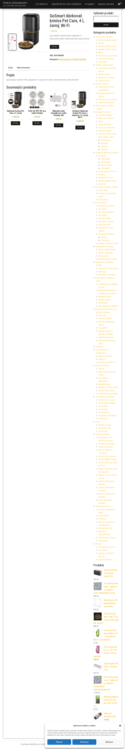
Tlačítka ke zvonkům (106, 102)
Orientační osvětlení (106, 221)
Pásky (100, 121)
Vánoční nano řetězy (106, 444)
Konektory (102, 184)
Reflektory (100, 347)
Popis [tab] (10, 68)
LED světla (102, 209)
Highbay (104, 237)
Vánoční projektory (105, 447)
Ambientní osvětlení (106, 206)
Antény (101, 43)
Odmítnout (84, 742)
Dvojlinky (101, 174)
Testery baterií (104, 80)
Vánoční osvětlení (103, 434)
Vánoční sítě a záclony (107, 456)
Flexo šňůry (102, 328)
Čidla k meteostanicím (107, 249)
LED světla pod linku (106, 212)
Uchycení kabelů (104, 131)
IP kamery (90, 4)
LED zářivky (102, 215)
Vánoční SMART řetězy (107, 459)
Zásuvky (104, 149)
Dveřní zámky (103, 516)
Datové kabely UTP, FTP (107, 171)
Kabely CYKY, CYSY (105, 178)
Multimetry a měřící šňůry (108, 268)
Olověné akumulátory (106, 77)
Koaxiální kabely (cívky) (107, 181)
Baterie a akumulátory (104, 65)
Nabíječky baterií (104, 296)
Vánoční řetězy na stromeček (66, 4)
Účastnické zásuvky (106, 59)
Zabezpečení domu (103, 506)
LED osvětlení (101, 203)
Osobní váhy (103, 431)
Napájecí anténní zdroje (107, 49)
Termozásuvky (104, 412)
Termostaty (102, 406)
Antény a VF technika (104, 37)
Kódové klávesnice (105, 528)
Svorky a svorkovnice (106, 127)
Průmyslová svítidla (106, 234)
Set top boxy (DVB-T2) (107, 362)
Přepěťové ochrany (105, 337)
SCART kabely (106, 165)
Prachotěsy (105, 240)
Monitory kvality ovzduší (107, 259)
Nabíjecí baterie (106, 4)
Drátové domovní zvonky (107, 99)
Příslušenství (106, 140)
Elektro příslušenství (15, 2)
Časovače (102, 315)
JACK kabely (105, 162)
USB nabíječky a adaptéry (108, 306)
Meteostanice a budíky (105, 246)
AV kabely (102, 156)
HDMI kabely (105, 159)
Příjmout (59, 742)
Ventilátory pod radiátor (107, 415)
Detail (54, 47)
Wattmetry (102, 271)
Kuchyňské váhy (104, 428)
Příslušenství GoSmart (107, 537)
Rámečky (104, 143)
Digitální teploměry (105, 253)
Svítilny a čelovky (102, 365)
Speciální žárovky (105, 559)
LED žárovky (42, 4)
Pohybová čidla (104, 225)
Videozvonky (103, 541)
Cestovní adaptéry (105, 318)
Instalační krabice (105, 115)
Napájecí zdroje (104, 300)
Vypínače (104, 146)
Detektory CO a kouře (106, 400)
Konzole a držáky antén (107, 46)
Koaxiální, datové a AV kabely (107, 153)
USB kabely (105, 168)
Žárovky (99, 544)
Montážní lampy (104, 384)
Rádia (100, 52)
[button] (120, 725)
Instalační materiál (103, 112)
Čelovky (101, 368)
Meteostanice (103, 256)
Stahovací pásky (104, 124)
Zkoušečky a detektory (107, 275)
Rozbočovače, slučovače (108, 56)
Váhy (98, 422)
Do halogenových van (106, 547)
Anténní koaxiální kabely (107, 40)
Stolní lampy (103, 199)
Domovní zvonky (102, 84)
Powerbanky (103, 303)
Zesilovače (102, 62)
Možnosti (109, 742)
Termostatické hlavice (107, 403)
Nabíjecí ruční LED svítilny (108, 387)
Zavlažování (102, 418)
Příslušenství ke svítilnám (108, 394)
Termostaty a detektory (105, 397)
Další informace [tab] (23, 68)
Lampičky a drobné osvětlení (107, 187)
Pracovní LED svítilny (106, 390)
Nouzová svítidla (104, 218)
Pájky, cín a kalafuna (106, 118)
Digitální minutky (104, 425)
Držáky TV (102, 359)
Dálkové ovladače (105, 356)
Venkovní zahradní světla (108, 243)
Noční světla (103, 190)
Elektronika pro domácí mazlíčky (72, 59)
